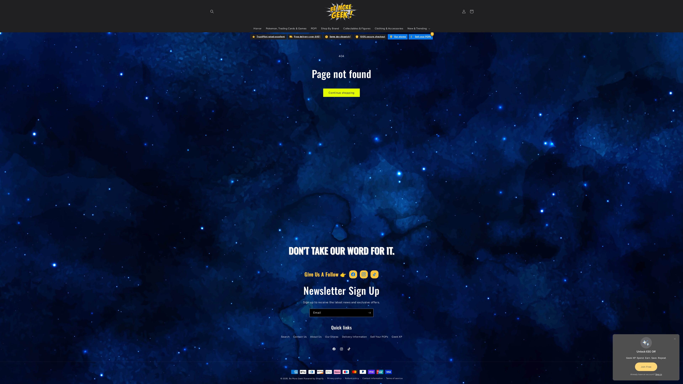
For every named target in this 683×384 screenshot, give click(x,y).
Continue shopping (341, 92)
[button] (212, 11)
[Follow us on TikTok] (374, 274)
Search (285, 336)
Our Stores (331, 336)
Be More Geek (296, 378)
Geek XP (397, 336)
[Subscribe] (369, 313)
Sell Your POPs (379, 336)
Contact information (372, 378)
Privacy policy (334, 378)
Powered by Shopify (314, 378)
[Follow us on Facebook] (353, 274)
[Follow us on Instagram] (364, 274)
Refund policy (352, 378)
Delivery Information (354, 336)
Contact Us (300, 336)
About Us (316, 336)
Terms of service (394, 378)
